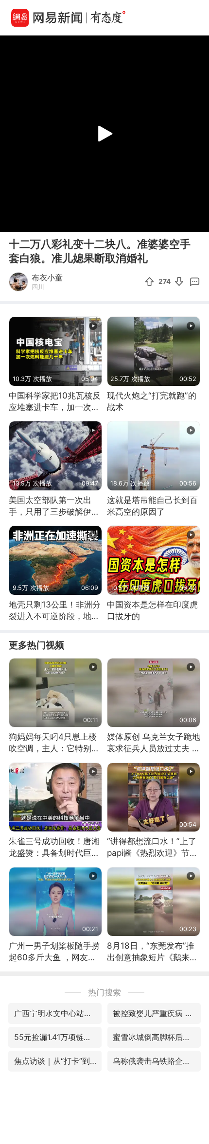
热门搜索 (104, 992)
